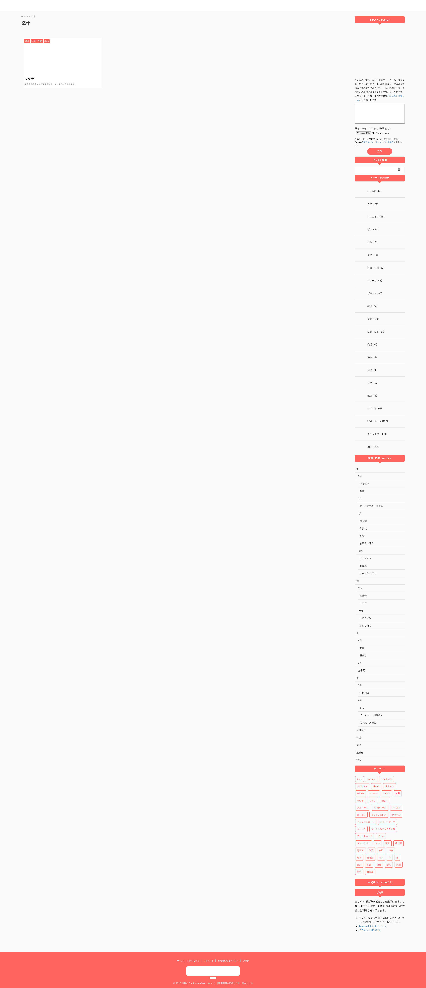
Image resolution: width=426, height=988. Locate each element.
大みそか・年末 (368, 573)
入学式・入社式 (368, 722)
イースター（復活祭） (371, 715)
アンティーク (379, 807)
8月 (360, 640)
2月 (360, 498)
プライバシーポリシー (373, 142)
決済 (371, 850)
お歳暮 (363, 565)
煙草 (359, 857)
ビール (381, 836)
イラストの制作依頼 (369, 930)
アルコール (362, 807)
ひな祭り (364, 483)
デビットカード (364, 836)
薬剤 (359, 864)
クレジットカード (365, 821)
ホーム (180, 960)
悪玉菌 (360, 850)
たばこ (384, 800)
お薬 (398, 793)
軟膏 (369, 864)
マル (378, 843)
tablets (360, 793)
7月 (360, 662)
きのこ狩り (365, 625)
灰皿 (381, 850)
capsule (371, 779)
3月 (360, 476)
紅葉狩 (363, 595)
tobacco (374, 793)
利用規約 (389, 142)
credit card (386, 779)
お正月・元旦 (367, 543)
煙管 (391, 850)
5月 (360, 685)
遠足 (358, 745)
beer (359, 779)
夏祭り (363, 655)
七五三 (363, 603)
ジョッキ (361, 829)
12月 (360, 550)
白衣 (381, 857)
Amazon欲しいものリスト (372, 926)
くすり (372, 800)
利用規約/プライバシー (228, 960)
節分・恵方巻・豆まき (371, 506)
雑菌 (398, 864)
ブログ (246, 960)
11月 (360, 588)
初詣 (362, 535)
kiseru (376, 786)
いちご (387, 793)
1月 (360, 513)
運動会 (359, 752)
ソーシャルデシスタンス (383, 829)
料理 (358, 737)
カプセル (361, 814)
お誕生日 (361, 730)
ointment (389, 786)
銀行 (379, 864)
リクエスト (209, 960)
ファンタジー (363, 843)
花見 (362, 707)
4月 (360, 700)
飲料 (359, 871)
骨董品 (370, 871)
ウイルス (396, 807)
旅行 (358, 760)
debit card (362, 786)
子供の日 (364, 692)
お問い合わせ (193, 960)
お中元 (361, 670)
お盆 (362, 647)
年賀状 (363, 528)
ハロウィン (365, 618)
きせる (360, 800)
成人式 (363, 520)
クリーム (396, 814)
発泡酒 (370, 857)
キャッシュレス (378, 814)
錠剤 (389, 864)
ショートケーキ (387, 821)
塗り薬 (398, 843)
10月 (360, 610)
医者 (387, 843)
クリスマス (365, 558)
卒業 (362, 491)
